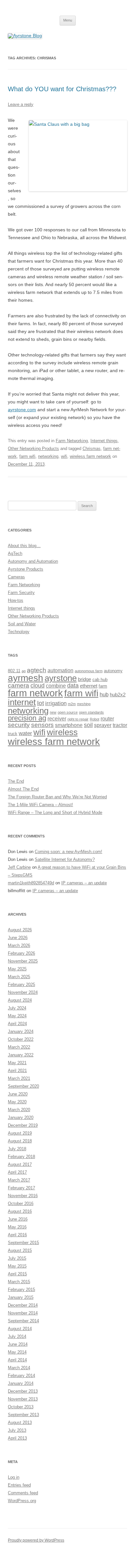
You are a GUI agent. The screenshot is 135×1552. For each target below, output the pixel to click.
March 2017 (19, 1180)
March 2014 (19, 1367)
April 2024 (17, 1023)
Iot (40, 702)
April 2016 (17, 1234)
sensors (42, 724)
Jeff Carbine (19, 867)
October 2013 (20, 1406)
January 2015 (20, 1297)
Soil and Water (22, 623)
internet (22, 702)
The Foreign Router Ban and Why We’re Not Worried (57, 796)
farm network (35, 693)
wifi (64, 456)
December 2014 (23, 1305)
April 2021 (17, 1070)
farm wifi (27, 456)
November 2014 (23, 1313)
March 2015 (19, 1281)
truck (12, 733)
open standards (91, 712)
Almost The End (23, 789)
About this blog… (24, 545)
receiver (57, 718)
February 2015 (21, 1289)
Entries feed (19, 1485)
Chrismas (92, 448)
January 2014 (20, 1383)
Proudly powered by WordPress (36, 1540)
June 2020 (18, 1094)
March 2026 (19, 945)
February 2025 (21, 984)
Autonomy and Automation (33, 561)
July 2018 (17, 1148)
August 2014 (20, 1328)
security (19, 724)
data (73, 685)
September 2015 (23, 1242)
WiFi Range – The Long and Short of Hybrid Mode (55, 812)
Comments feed (23, 1492)
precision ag (27, 718)
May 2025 (17, 968)
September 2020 (23, 1086)
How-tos (15, 600)
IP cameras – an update (84, 882)
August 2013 (20, 1422)
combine (56, 686)
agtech (36, 670)
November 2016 (23, 1195)
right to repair (78, 719)
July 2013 (17, 1430)
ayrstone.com (22, 409)
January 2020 (20, 1117)
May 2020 (17, 1101)
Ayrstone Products (25, 569)
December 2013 (23, 1391)
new (53, 712)
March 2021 (19, 1078)
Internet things (104, 440)
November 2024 (23, 992)
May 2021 (17, 1062)
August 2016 (20, 1211)
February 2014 (21, 1375)
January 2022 (20, 1054)
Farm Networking (72, 440)
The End (16, 781)
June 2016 (18, 1219)
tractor (120, 725)
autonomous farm (89, 671)
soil (88, 725)
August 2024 (20, 1000)
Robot (94, 719)
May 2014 (17, 1352)
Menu (67, 20)
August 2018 (20, 1141)
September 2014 (23, 1320)
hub (104, 694)
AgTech (15, 553)
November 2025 (23, 961)
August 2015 (20, 1250)
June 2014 (18, 1344)
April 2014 (17, 1359)
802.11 (14, 670)
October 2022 (20, 1039)
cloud (37, 685)
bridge (84, 679)
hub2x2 (117, 694)
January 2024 (20, 1031)
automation (60, 670)
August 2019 (20, 1133)
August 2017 (20, 1164)
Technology (18, 631)
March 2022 (19, 1047)
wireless (62, 732)
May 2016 (17, 1227)
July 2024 (17, 1008)
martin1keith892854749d (31, 882)
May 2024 (17, 1015)
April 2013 (17, 1438)
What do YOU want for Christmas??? (62, 89)
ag (24, 671)
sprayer (102, 725)
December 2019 (23, 1125)
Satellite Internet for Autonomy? (65, 859)
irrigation (56, 703)
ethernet (88, 686)
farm (103, 686)
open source (68, 712)
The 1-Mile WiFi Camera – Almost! (40, 804)
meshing (83, 704)
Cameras (16, 576)
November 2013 (23, 1399)
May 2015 (17, 1266)
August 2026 (20, 929)
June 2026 (18, 937)
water (25, 733)
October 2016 (20, 1203)
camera (18, 685)
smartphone (69, 725)
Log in (13, 1477)
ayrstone (61, 678)
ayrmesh (25, 678)
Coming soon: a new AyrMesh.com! (68, 851)
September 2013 (23, 1414)
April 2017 (17, 1172)
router (107, 718)
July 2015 (17, 1258)
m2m (72, 704)
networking (48, 456)
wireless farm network (90, 456)
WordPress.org (22, 1500)
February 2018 (21, 1156)
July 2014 (17, 1336)
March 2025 (19, 976)
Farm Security (21, 592)
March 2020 (19, 1109)
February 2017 (21, 1187)
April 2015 (17, 1273)
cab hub (99, 679)
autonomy (113, 670)
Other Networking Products (33, 448)
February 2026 (21, 953)
